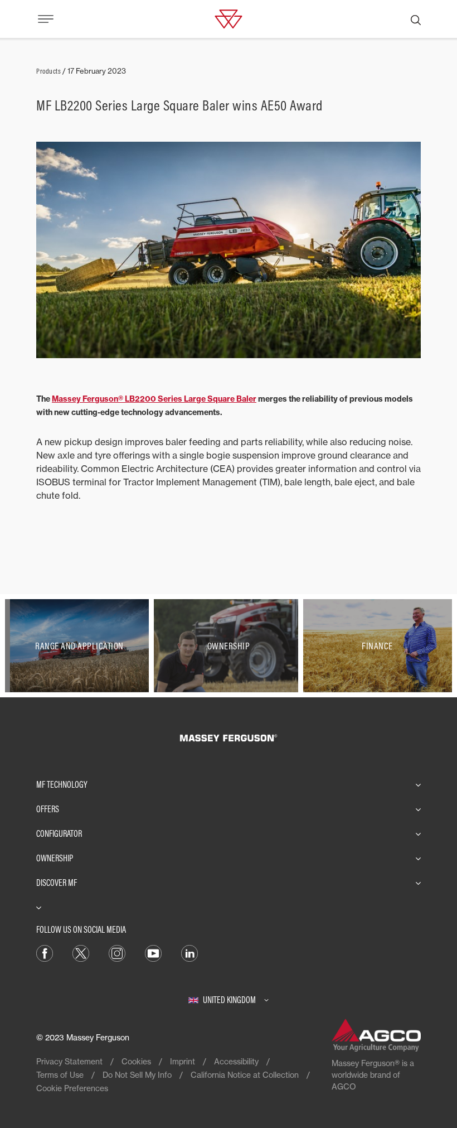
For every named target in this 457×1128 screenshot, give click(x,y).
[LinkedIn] (189, 952)
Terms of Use (60, 1074)
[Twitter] (80, 952)
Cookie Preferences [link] (72, 1088)
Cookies (136, 1061)
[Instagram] (117, 952)
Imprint (182, 1061)
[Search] (416, 19)
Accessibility (236, 1061)
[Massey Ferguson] (228, 17)
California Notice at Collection (245, 1074)
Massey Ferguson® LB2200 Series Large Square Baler (154, 399)
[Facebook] (44, 952)
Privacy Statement (69, 1061)
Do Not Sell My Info (137, 1074)
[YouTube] (153, 952)
